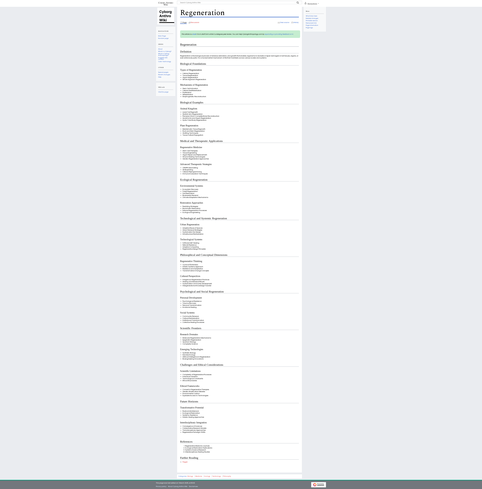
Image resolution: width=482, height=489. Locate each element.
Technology (216, 476)
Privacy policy (161, 486)
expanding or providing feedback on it (279, 34)
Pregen (185, 462)
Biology (190, 476)
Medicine (198, 476)
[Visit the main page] (165, 15)
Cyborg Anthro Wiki (165, 4)
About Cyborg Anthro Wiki (177, 486)
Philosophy (227, 476)
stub (194, 34)
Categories (182, 476)
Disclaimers (193, 486)
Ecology (207, 476)
